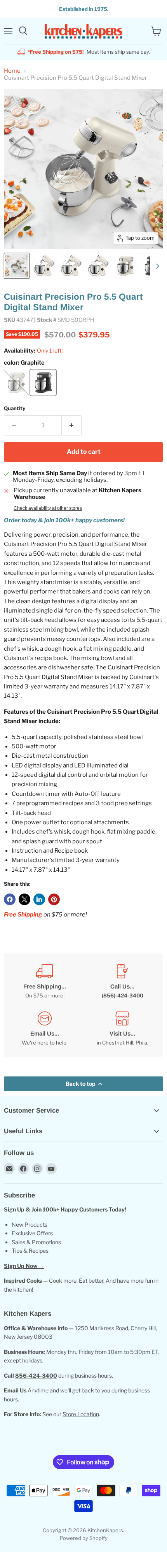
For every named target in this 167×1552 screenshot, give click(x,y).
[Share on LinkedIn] (39, 899)
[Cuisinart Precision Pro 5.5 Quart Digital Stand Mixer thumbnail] (16, 265)
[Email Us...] (45, 1028)
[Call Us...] (122, 981)
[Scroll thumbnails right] (156, 266)
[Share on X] (24, 899)
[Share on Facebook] (10, 899)
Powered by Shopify (84, 1538)
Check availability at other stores (48, 508)
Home (12, 71)
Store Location (81, 1414)
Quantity (14, 408)
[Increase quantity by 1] (72, 425)
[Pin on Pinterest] (54, 899)
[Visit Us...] (122, 1028)
